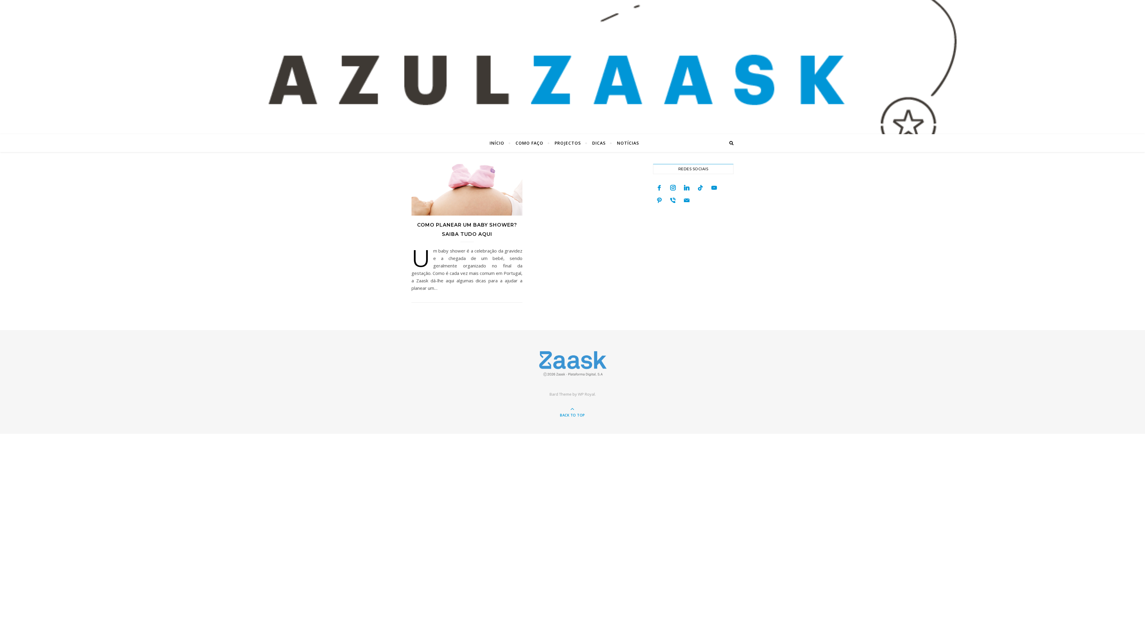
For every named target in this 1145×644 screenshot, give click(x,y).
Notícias (628, 143)
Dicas (599, 143)
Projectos (568, 143)
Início (497, 143)
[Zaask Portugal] (572, 363)
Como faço (529, 143)
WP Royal (586, 394)
